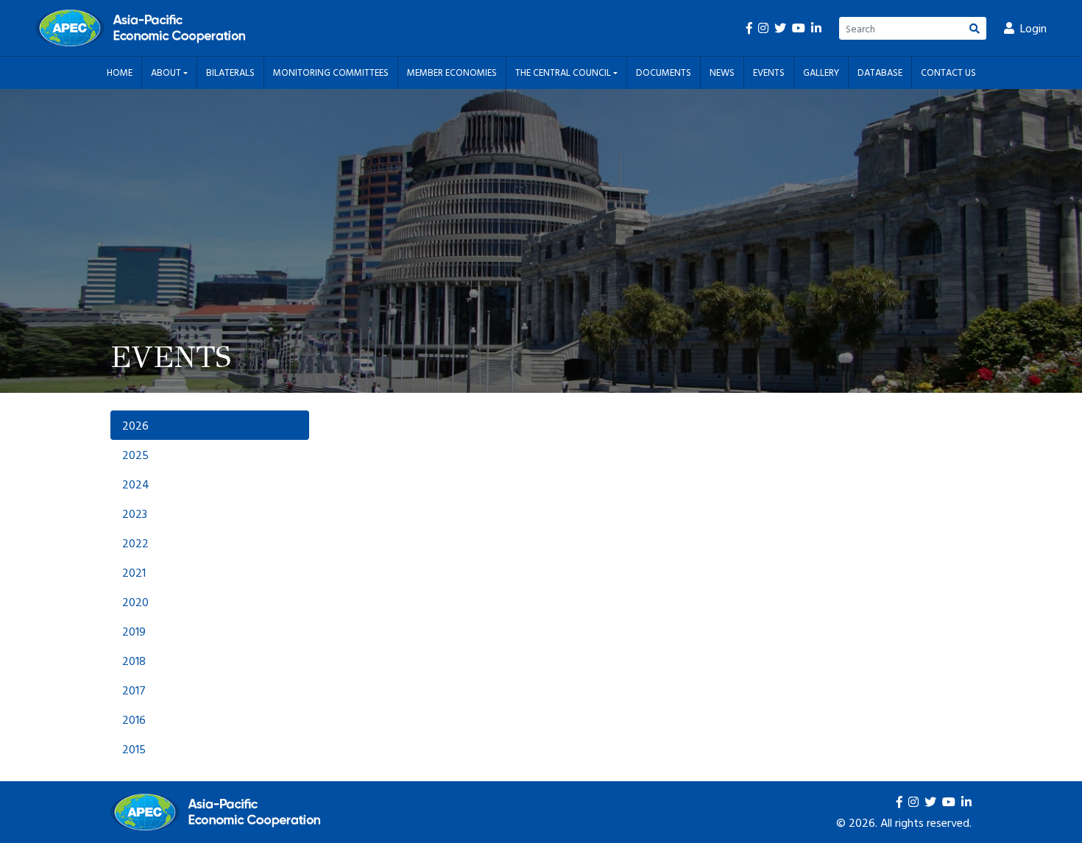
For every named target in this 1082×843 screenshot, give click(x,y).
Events (769, 72)
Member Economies (452, 72)
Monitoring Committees (331, 72)
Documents (663, 72)
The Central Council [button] (564, 72)
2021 (134, 572)
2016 (134, 719)
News (722, 72)
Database (880, 72)
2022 (135, 543)
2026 (135, 425)
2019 (134, 631)
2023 (134, 513)
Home (119, 72)
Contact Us (948, 72)
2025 (135, 454)
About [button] (167, 72)
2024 (135, 484)
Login (1033, 28)
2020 (135, 602)
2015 (134, 749)
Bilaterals (230, 72)
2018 (134, 660)
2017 (134, 690)
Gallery (821, 72)
